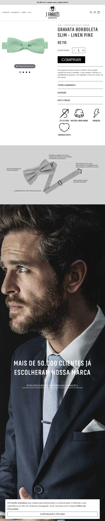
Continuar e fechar (52, 514)
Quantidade (63, 50)
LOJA (29, 12)
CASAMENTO (15, 12)
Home (59, 25)
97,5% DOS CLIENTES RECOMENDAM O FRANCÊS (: (52, 385)
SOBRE (23, 12)
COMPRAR (5, 12)
